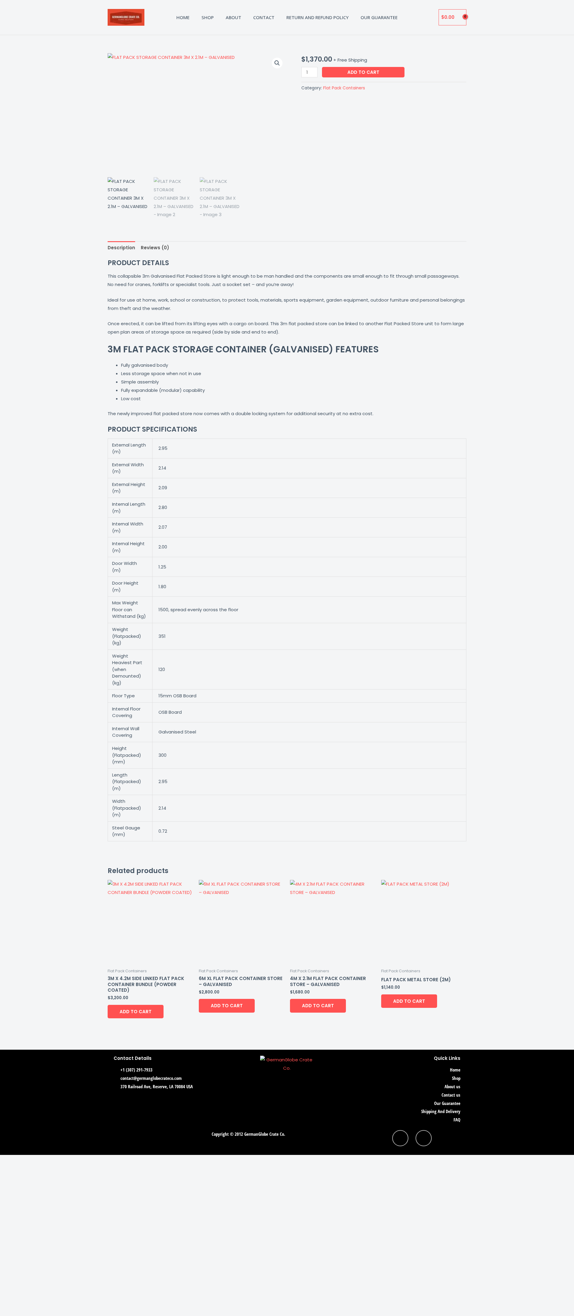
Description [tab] (121, 247)
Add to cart (363, 72)
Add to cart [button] (136, 1011)
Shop (207, 17)
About (233, 17)
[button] (277, 63)
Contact (263, 17)
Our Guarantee (379, 17)
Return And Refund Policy (317, 17)
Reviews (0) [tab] (155, 247)
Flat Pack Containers (344, 88)
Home (183, 17)
